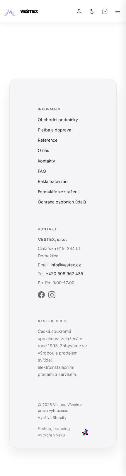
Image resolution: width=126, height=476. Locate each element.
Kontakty (46, 160)
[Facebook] (41, 296)
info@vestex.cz (66, 264)
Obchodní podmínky (58, 119)
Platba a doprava (54, 129)
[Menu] (118, 11)
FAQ (42, 171)
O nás (43, 150)
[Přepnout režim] (92, 11)
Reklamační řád (53, 181)
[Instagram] (51, 296)
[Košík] (105, 11)
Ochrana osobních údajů (62, 201)
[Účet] (79, 11)
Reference (47, 140)
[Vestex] (20, 11)
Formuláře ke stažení (58, 191)
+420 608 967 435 (64, 273)
